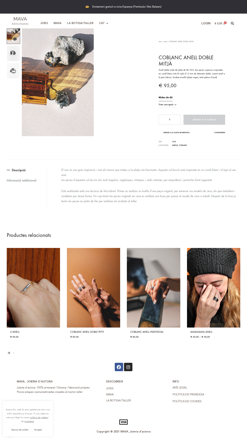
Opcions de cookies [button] (19, 429)
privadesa (29, 421)
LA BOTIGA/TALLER (80, 23)
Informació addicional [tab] (21, 180)
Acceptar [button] (38, 429)
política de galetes (39, 417)
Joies (165, 41)
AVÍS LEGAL (180, 387)
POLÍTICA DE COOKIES (187, 401)
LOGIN (206, 23)
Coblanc (183, 145)
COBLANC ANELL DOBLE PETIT (87, 331)
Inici (160, 41)
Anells (175, 145)
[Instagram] (128, 367)
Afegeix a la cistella (204, 119)
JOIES (44, 23)
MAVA (57, 23)
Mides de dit (166, 97)
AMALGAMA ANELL (201, 331)
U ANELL (14, 331)
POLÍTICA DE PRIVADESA (188, 394)
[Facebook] (119, 367)
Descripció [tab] (19, 170)
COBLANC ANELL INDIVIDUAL (146, 331)
